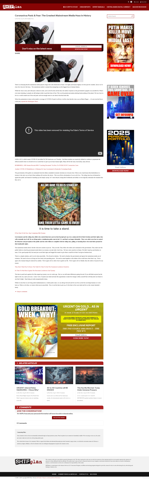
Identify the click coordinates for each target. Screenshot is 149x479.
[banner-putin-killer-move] (120, 71)
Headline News (30, 18)
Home (54, 474)
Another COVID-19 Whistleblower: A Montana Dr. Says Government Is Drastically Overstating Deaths (43, 169)
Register (143, 2)
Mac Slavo (18, 18)
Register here (59, 417)
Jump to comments (22, 291)
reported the (30, 101)
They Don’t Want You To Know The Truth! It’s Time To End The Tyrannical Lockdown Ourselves (42, 267)
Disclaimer (57, 477)
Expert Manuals (99, 7)
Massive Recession (139, 7)
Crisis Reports (85, 7)
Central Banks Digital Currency (118, 7)
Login (137, 2)
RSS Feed (93, 474)
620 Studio (39, 477)
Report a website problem (49, 477)
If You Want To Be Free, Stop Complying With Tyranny (30, 233)
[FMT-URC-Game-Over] (120, 118)
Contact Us (83, 474)
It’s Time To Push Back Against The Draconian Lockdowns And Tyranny (35, 270)
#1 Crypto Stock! (71, 7)
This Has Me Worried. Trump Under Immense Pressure (88, 389)
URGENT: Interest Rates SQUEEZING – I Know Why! (27, 389)
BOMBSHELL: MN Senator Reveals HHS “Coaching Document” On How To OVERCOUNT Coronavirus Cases (46, 165)
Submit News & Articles (67, 474)
